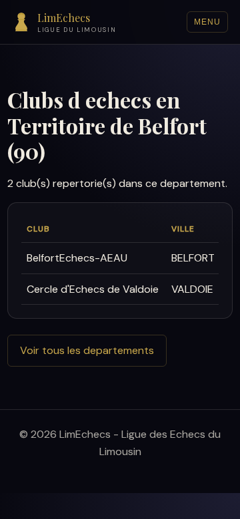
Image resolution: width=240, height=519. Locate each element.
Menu (207, 22)
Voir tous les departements (87, 350)
